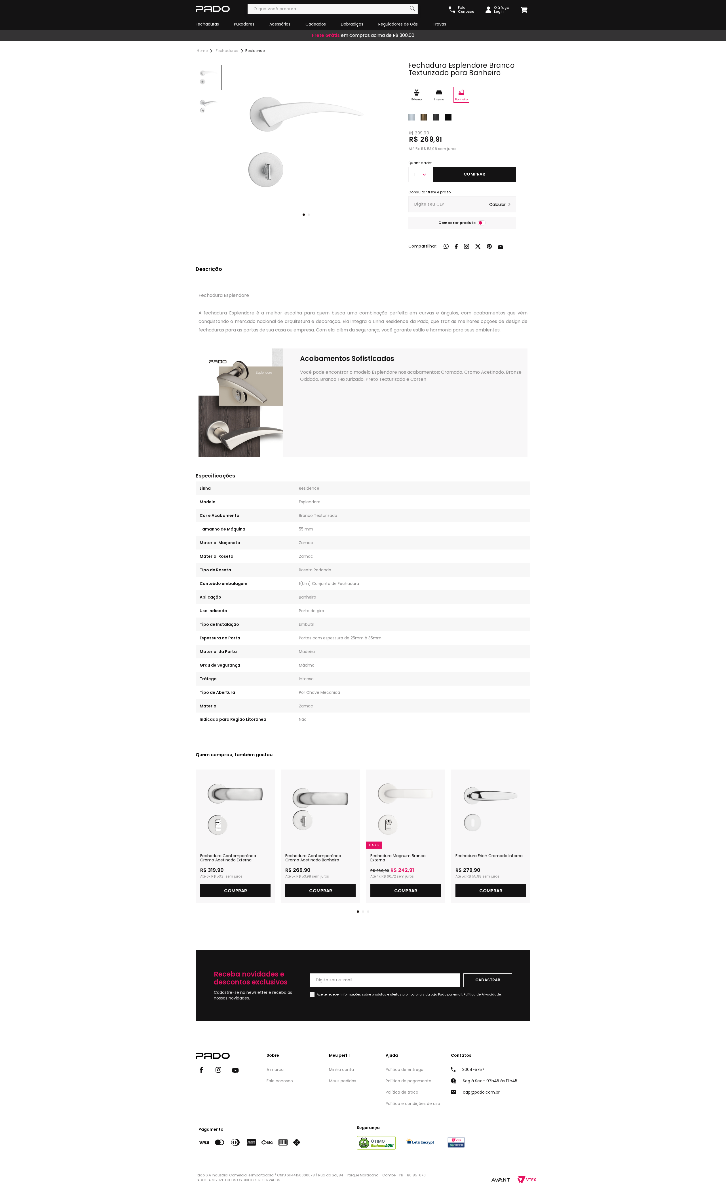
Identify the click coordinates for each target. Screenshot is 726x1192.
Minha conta (341, 1069)
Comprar (475, 174)
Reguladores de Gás (398, 24)
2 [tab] (309, 215)
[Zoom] (208, 77)
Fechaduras (207, 24)
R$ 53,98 (429, 148)
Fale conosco (280, 1081)
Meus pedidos (342, 1081)
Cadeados (315, 24)
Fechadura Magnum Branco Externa (398, 858)
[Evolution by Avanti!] (501, 1179)
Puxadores (244, 24)
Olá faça (501, 10)
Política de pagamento (408, 1081)
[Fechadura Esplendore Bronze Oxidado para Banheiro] (424, 117)
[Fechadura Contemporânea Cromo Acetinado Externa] (235, 809)
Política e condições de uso (413, 1103)
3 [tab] (368, 911)
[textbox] (333, 9)
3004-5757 (473, 1069)
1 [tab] (304, 215)
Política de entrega (404, 1069)
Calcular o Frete (462, 204)
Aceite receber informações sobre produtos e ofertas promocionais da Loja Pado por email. (409, 994)
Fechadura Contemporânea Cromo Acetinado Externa (228, 858)
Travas (439, 24)
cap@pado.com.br (481, 1092)
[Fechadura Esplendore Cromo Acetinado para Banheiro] (436, 117)
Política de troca (402, 1092)
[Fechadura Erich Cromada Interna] (490, 809)
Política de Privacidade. (482, 994)
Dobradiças (352, 24)
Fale (466, 10)
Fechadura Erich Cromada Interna (489, 856)
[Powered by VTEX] (527, 1179)
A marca (275, 1069)
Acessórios (279, 24)
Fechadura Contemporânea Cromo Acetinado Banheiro (313, 858)
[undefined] (306, 142)
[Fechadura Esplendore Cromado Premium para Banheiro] (411, 117)
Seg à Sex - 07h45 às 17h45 (490, 1081)
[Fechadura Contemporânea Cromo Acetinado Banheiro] (320, 809)
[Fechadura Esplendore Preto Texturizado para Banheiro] (448, 117)
